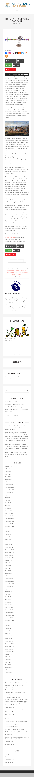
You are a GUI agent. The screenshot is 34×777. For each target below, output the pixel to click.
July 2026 (7, 469)
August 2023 (8, 560)
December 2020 (9, 644)
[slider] (26, 74)
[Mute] (22, 74)
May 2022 (8, 599)
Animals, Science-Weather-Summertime (16, 683)
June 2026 (8, 471)
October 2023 (9, 555)
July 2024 (7, 531)
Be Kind (7, 401)
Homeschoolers (10, 237)
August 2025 (8, 497)
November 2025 (9, 490)
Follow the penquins (11, 404)
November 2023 (9, 552)
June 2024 (8, 534)
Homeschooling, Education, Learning (15, 270)
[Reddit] (19, 53)
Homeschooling (12, 263)
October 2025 (9, 492)
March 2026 (8, 479)
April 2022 (8, 602)
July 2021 (7, 625)
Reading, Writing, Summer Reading (15, 729)
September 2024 (9, 526)
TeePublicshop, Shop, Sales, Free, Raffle (16, 732)
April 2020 (8, 664)
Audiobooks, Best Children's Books (15, 685)
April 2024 (8, 539)
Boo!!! (6, 456)
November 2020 (9, 646)
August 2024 (8, 529)
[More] (6, 56)
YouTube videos (9, 744)
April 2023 (8, 570)
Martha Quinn (11, 268)
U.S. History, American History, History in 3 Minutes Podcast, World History (17, 272)
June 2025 (8, 503)
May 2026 (8, 474)
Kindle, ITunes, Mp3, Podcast (13, 724)
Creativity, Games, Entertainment (14, 695)
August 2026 (8, 466)
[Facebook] (6, 53)
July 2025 (7, 500)
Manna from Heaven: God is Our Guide (16, 409)
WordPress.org (9, 762)
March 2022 (8, 604)
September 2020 (10, 651)
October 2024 (9, 523)
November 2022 (9, 584)
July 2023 (7, 563)
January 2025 (9, 516)
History (21, 261)
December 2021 (9, 612)
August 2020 (8, 654)
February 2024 (9, 544)
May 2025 (7, 505)
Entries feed (8, 757)
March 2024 (8, 542)
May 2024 (7, 537)
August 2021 (8, 623)
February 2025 (9, 513)
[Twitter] (22, 53)
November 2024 (9, 521)
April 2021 (8, 633)
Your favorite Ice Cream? (12, 407)
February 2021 (9, 638)
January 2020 (9, 672)
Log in (7, 754)
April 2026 (8, 477)
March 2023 (8, 573)
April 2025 (8, 508)
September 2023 (9, 557)
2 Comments (22, 268)
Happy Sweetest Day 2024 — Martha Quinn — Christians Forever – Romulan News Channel (16, 446)
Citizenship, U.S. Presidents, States (15, 692)
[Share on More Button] (17, 775)
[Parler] (13, 53)
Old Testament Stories (11, 726)
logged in (15, 376)
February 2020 (9, 670)
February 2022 (9, 607)
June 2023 (8, 565)
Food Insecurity (10, 339)
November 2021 (9, 615)
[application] (17, 74)
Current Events (9, 707)
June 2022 (8, 597)
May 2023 (8, 568)
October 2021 (9, 617)
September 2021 (9, 620)
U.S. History (22, 263)
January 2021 (9, 641)
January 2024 (9, 547)
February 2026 (9, 482)
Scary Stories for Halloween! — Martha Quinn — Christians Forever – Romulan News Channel (16, 438)
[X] (16, 53)
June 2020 (8, 659)
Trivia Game (8, 734)
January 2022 (9, 610)
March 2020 (8, 667)
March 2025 (8, 510)
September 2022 (9, 589)
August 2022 (8, 591)
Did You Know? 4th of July (19, 434)
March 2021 (8, 636)
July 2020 (8, 657)
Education (13, 261)
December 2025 (9, 487)
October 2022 (9, 586)
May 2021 (7, 631)
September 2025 (9, 495)
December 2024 (9, 518)
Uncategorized (9, 741)
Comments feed (9, 759)
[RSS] (26, 53)
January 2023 (9, 578)
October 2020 (9, 649)
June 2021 (8, 628)
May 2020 (8, 662)
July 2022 (7, 594)
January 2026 (9, 484)
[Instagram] (9, 53)
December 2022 (9, 581)
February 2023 (9, 576)
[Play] (7, 74)
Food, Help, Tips (10, 714)
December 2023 (9, 550)
